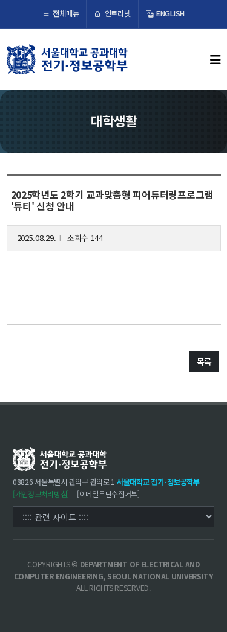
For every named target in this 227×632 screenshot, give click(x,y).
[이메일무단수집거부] (108, 494)
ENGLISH (169, 13)
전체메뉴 (65, 13)
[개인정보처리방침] (41, 494)
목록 (204, 361)
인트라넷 (117, 13)
